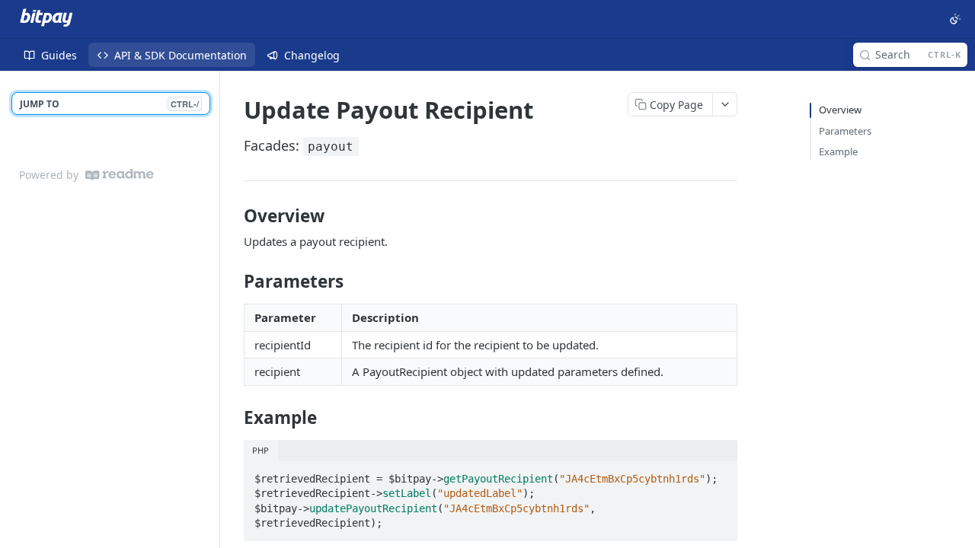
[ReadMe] (119, 174)
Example (838, 151)
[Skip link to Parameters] (233, 281)
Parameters (845, 131)
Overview (840, 109)
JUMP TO (109, 103)
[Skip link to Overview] (233, 216)
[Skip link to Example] (233, 417)
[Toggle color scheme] (955, 19)
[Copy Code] (719, 474)
